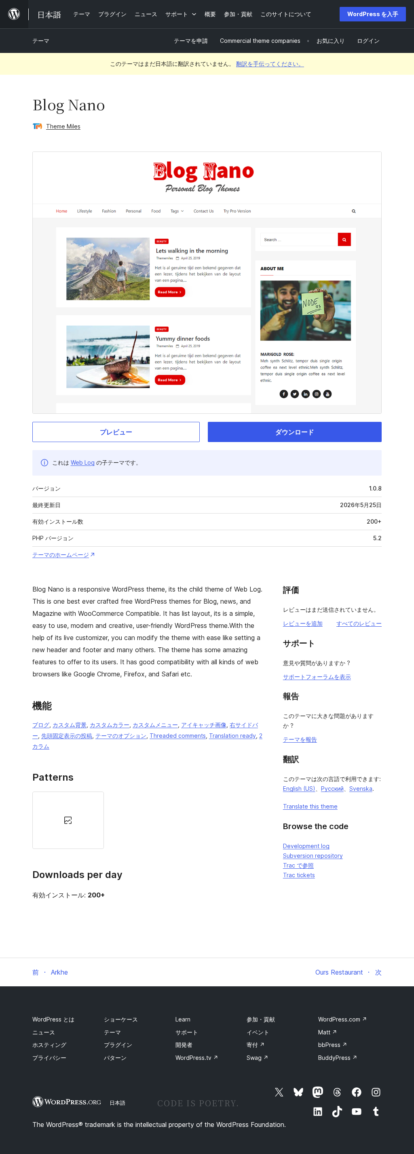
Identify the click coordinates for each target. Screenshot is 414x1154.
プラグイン (118, 1044)
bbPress (332, 1044)
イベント (258, 1032)
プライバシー (49, 1057)
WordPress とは (53, 1019)
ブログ (40, 724)
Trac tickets (299, 875)
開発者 (183, 1044)
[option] (68, 820)
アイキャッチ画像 (203, 724)
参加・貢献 (261, 1019)
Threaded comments (178, 735)
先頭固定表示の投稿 (66, 735)
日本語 (117, 1102)
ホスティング (49, 1044)
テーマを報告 (300, 739)
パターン (115, 1057)
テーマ (40, 40)
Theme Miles (63, 126)
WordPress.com (342, 1019)
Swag (257, 1057)
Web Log (83, 462)
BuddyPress (337, 1057)
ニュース (43, 1032)
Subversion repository (313, 855)
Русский (332, 788)
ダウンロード (294, 432)
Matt (327, 1032)
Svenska (360, 788)
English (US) (299, 788)
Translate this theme (310, 806)
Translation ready (232, 735)
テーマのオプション (120, 735)
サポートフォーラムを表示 (317, 676)
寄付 (256, 1044)
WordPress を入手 (372, 14)
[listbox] (147, 820)
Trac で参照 (298, 865)
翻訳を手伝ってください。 (270, 63)
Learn (182, 1019)
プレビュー (116, 432)
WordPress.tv (196, 1057)
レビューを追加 (303, 623)
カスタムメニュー (155, 724)
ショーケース (121, 1019)
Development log (306, 845)
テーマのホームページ (60, 554)
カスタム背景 (70, 724)
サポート (186, 1032)
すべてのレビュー (359, 623)
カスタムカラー (109, 724)
